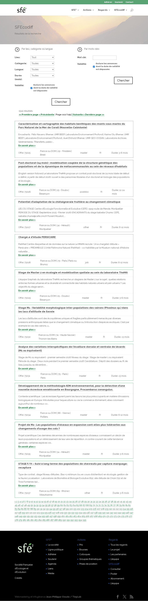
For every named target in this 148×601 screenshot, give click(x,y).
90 (38, 509)
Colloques (84, 554)
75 (108, 505)
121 (30, 512)
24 (70, 501)
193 (76, 520)
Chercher (61, 102)
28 (82, 501)
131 (69, 512)
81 (126, 505)
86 (25, 509)
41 (121, 501)
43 (127, 501)
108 (102, 509)
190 (64, 520)
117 (16, 512)
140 (104, 512)
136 (88, 512)
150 (24, 516)
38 (112, 501)
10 (32, 501)
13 (40, 501)
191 (68, 520)
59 (58, 505)
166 (87, 516)
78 (117, 505)
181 (28, 520)
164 (79, 516)
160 (63, 516)
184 (40, 520)
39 (115, 501)
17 (50, 501)
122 (34, 512)
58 (55, 505)
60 (61, 505)
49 (28, 505)
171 (107, 516)
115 (127, 509)
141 (107, 512)
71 (97, 505)
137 (92, 512)
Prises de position (88, 564)
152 (32, 516)
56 (49, 505)
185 (44, 520)
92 (44, 509)
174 (119, 516)
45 (16, 505)
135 (84, 512)
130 (65, 512)
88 (31, 509)
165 (83, 516)
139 (100, 512)
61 (65, 505)
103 (82, 509)
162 (71, 516)
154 (39, 516)
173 (115, 516)
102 (78, 509)
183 (36, 520)
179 (20, 520)
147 (131, 512)
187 (52, 520)
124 (42, 512)
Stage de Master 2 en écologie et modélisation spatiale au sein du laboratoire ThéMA (73, 272)
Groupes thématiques (90, 559)
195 (84, 520)
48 (25, 505)
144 (119, 512)
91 (41, 509)
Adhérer (108, 2)
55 (46, 505)
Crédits (18, 578)
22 (64, 501)
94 (50, 509)
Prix (81, 545)
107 (98, 509)
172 (111, 516)
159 (59, 516)
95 (54, 509)
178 (16, 520)
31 (91, 501)
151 (28, 516)
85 (22, 509)
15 (45, 501)
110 (110, 509)
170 (104, 516)
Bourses (83, 549)
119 (23, 512)
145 (123, 512)
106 (94, 509)
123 (38, 512)
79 (120, 505)
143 (115, 512)
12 (37, 501)
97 (60, 509)
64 (74, 505)
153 (35, 516)
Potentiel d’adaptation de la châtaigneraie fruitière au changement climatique (69, 201)
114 (124, 509)
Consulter (116, 569)
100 (71, 509)
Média (51, 573)
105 (90, 509)
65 (77, 505)
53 (40, 505)
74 (105, 505)
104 (86, 509)
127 (53, 512)
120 (27, 512)
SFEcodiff (119, 10)
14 (42, 501)
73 (102, 505)
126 (50, 512)
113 (120, 509)
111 (114, 509)
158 (55, 516)
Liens (50, 568)
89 (35, 509)
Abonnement (117, 578)
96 (57, 509)
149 (20, 516)
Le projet (115, 549)
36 (106, 501)
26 (76, 501)
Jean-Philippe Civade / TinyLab (63, 597)
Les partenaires (118, 554)
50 (32, 505)
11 (34, 501)
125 (46, 512)
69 (90, 505)
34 (100, 501)
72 (99, 505)
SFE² (73, 10)
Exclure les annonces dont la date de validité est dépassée (45, 88)
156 (47, 516)
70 (94, 505)
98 (64, 509)
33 (97, 501)
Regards (103, 10)
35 (103, 501)
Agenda (52, 564)
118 (19, 512)
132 (72, 512)
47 (22, 505)
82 (129, 505)
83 (16, 509)
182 (32, 520)
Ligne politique (55, 549)
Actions (87, 10)
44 (130, 501)
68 (87, 505)
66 (80, 505)
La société (53, 545)
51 (35, 505)
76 (111, 505)
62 (67, 505)
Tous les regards (119, 545)
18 (53, 501)
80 (123, 505)
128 (57, 512)
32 (94, 501)
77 (114, 505)
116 (131, 509)
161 (67, 516)
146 (127, 512)
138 (96, 512)
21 (62, 501)
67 (84, 505)
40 (118, 501)
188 (56, 520)
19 (56, 501)
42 (124, 501)
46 (19, 505)
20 (59, 501)
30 (88, 501)
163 (75, 516)
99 (67, 509)
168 (96, 516)
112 (117, 509)
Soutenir (119, 2)
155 (43, 516)
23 (67, 501)
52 (37, 505)
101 (74, 509)
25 (73, 501)
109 (107, 509)
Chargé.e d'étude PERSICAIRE (37, 237)
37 (109, 501)
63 (71, 505)
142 (111, 512)
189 (60, 520)
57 (52, 505)
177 (130, 516)
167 (91, 516)
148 (16, 516)
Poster (114, 574)
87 (28, 509)
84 (19, 509)
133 (76, 512)
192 (72, 520)
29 (85, 501)
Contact (129, 2)
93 (47, 509)
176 (126, 516)
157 (51, 516)
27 (79, 501)
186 (48, 520)
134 (80, 512)
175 (122, 516)
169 (100, 516)
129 (61, 512)
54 (43, 505)
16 (48, 501)
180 (24, 520)
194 (80, 520)
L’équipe (115, 559)
